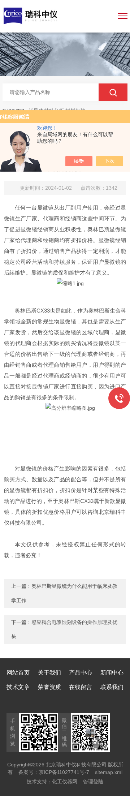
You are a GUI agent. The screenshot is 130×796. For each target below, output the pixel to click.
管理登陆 (93, 781)
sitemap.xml (108, 772)
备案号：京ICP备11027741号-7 (53, 772)
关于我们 (49, 673)
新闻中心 (112, 673)
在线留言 (80, 687)
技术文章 (18, 687)
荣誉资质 (49, 687)
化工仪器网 (64, 781)
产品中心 (80, 673)
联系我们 (112, 687)
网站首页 (18, 673)
